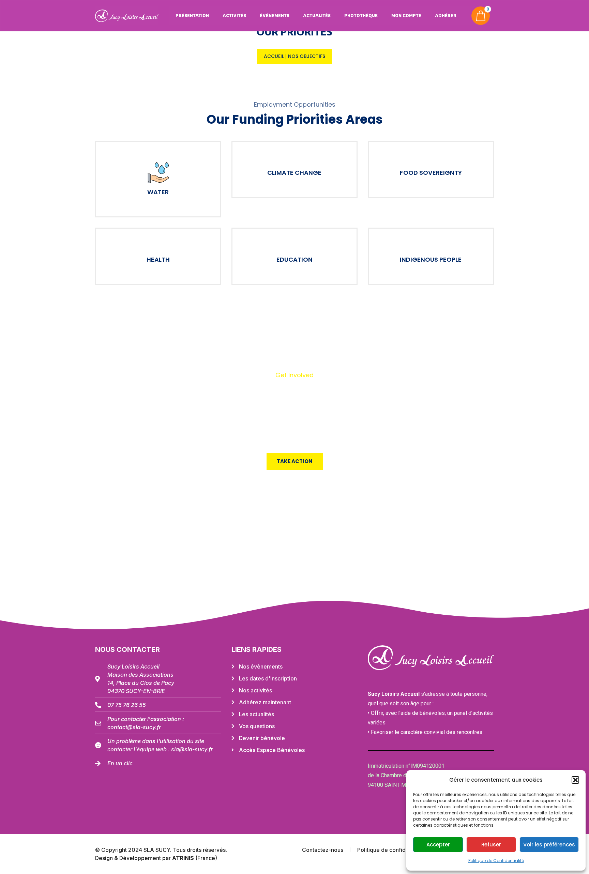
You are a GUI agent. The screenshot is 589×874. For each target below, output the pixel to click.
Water (158, 192)
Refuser (491, 844)
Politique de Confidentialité (496, 860)
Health (158, 259)
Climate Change (294, 172)
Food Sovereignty (431, 172)
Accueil (274, 56)
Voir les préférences (549, 844)
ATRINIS (183, 858)
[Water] (158, 172)
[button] (575, 780)
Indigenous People (431, 259)
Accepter (438, 844)
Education (294, 259)
